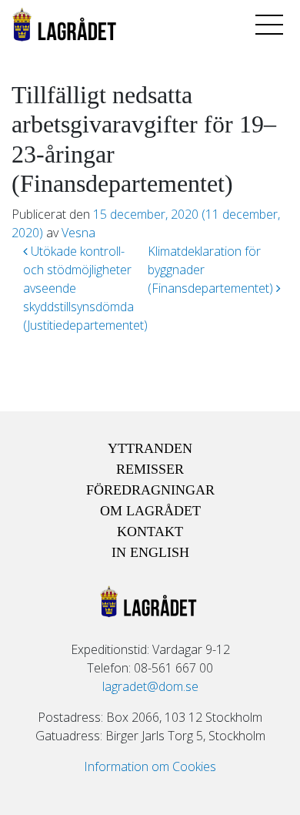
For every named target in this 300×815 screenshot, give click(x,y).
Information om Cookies (150, 766)
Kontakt (150, 531)
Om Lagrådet (150, 510)
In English (150, 552)
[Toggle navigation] (269, 24)
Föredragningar (150, 490)
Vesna (78, 232)
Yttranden (150, 448)
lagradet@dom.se (150, 686)
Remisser (150, 469)
